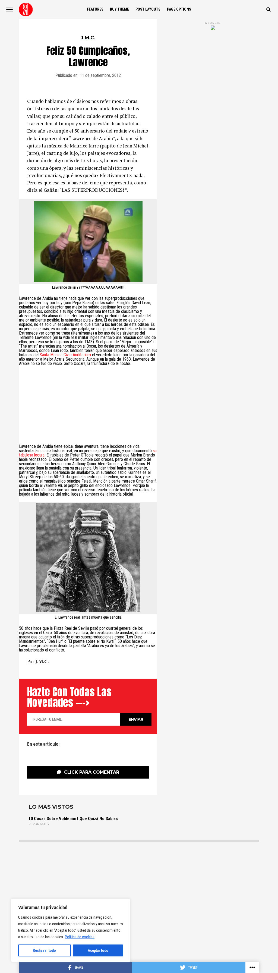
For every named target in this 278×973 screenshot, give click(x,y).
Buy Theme (119, 9)
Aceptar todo (98, 950)
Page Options (179, 9)
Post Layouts (147, 9)
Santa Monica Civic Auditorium (65, 354)
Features (95, 9)
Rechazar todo (44, 950)
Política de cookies (79, 937)
